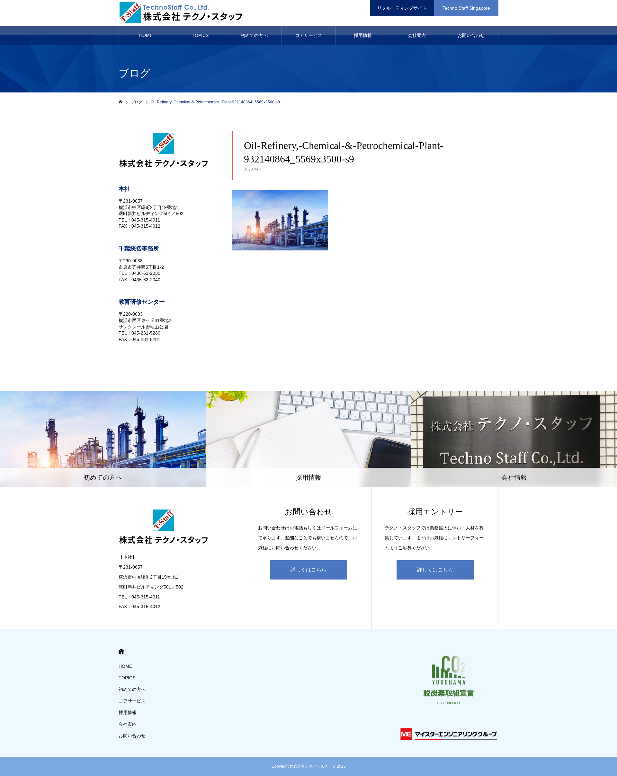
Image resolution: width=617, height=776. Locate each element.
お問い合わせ (471, 35)
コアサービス (308, 35)
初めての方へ (254, 35)
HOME (146, 35)
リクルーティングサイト (402, 8)
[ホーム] (120, 102)
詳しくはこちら (308, 569)
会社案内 (417, 35)
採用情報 (363, 35)
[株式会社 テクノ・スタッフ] (183, 13)
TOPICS (200, 35)
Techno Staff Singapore (466, 8)
